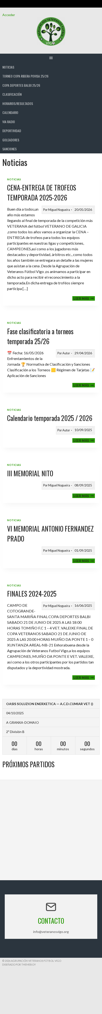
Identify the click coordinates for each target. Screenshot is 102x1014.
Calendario (10, 112)
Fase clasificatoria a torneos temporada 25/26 (40, 336)
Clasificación (12, 94)
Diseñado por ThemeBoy (19, 964)
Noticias (8, 67)
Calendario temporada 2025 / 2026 (49, 418)
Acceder (8, 15)
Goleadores (10, 139)
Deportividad (11, 130)
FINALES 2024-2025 (31, 593)
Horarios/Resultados (17, 103)
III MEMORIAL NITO (30, 473)
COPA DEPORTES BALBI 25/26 (21, 85)
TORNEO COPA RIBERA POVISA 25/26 (25, 76)
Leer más (84, 298)
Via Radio (8, 121)
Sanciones (9, 148)
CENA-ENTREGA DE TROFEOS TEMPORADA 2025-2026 (41, 192)
